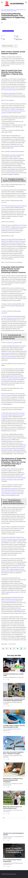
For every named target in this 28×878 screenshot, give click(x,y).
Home (2, 9)
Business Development (8, 30)
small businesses (14, 146)
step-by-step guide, (10, 93)
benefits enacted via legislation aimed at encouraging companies (13, 414)
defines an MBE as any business (9, 318)
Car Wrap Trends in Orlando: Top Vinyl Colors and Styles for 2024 (14, 726)
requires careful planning (10, 89)
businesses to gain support (12, 592)
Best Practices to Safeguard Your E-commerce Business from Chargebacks (13, 780)
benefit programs (10, 172)
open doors (7, 439)
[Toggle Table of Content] (14, 46)
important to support (12, 342)
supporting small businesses (8, 356)
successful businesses (15, 155)
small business (17, 609)
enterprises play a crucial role (9, 488)
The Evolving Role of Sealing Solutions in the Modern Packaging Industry (14, 699)
